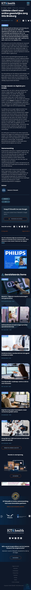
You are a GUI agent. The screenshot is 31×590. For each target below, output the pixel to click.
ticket (3, 242)
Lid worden (15, 476)
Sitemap (15, 577)
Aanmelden (15, 557)
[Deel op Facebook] (22, 226)
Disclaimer (16, 575)
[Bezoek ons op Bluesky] (13, 538)
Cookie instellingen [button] (15, 582)
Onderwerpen (15, 570)
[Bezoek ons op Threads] (10, 538)
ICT (5, 201)
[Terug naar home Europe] (8, 4)
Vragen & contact (15, 566)
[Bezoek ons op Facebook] (15, 538)
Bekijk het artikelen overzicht (11, 447)
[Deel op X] (26, 20)
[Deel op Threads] (23, 20)
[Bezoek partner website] (6, 516)
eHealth (6, 199)
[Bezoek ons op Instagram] (21, 538)
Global (15, 579)
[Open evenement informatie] (27, 586)
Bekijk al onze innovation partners (15, 506)
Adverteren (15, 568)
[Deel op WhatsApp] (27, 226)
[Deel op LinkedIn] (25, 226)
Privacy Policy (15, 573)
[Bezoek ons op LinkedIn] (18, 538)
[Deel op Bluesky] (28, 20)
